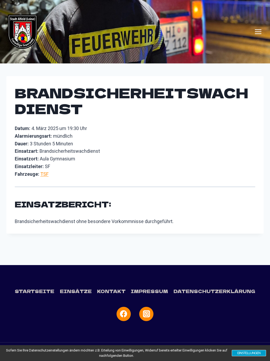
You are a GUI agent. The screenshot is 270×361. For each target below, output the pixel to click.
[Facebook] (124, 314)
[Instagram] (146, 314)
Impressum (149, 291)
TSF (44, 174)
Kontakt (111, 291)
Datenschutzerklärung (214, 291)
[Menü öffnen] (258, 32)
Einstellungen (249, 353)
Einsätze (76, 291)
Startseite (34, 291)
